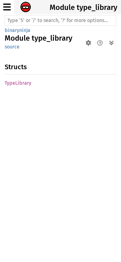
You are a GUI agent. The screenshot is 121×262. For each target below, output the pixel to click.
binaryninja (17, 30)
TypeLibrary (18, 83)
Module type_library (83, 7)
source (12, 47)
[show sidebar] (7, 7)
